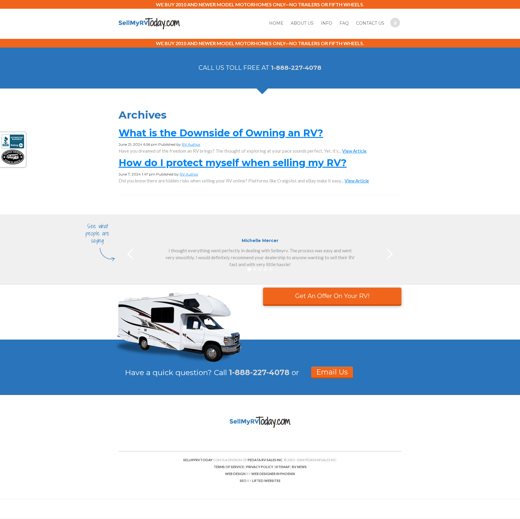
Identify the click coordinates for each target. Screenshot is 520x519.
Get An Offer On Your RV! (332, 296)
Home (276, 23)
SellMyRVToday (197, 460)
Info (326, 23)
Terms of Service (229, 467)
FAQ (344, 23)
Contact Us (370, 23)
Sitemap (282, 467)
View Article (354, 151)
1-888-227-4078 (296, 67)
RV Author (191, 144)
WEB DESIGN (235, 474)
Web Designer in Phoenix (273, 474)
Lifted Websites (266, 481)
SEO (243, 481)
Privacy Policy (259, 467)
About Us (302, 23)
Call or (256, 372)
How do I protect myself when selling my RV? (233, 163)
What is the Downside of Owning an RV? (221, 133)
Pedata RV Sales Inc (265, 460)
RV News (299, 467)
